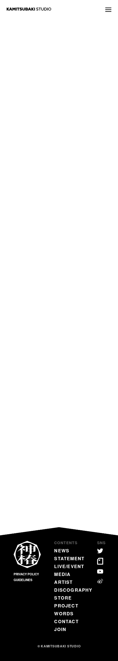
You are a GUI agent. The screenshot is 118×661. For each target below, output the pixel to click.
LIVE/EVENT (69, 566)
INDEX (59, 433)
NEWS (61, 550)
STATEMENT (69, 558)
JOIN (60, 629)
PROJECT (66, 605)
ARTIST (63, 582)
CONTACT (66, 621)
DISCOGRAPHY (73, 590)
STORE (63, 597)
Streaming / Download (32, 366)
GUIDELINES (23, 579)
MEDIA (62, 574)
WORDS (64, 613)
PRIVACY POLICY (26, 574)
